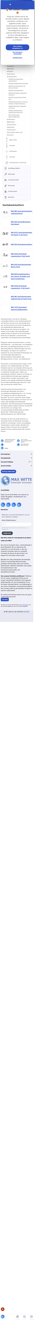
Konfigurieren (17, 58)
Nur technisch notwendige (17, 53)
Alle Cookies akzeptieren (17, 47)
